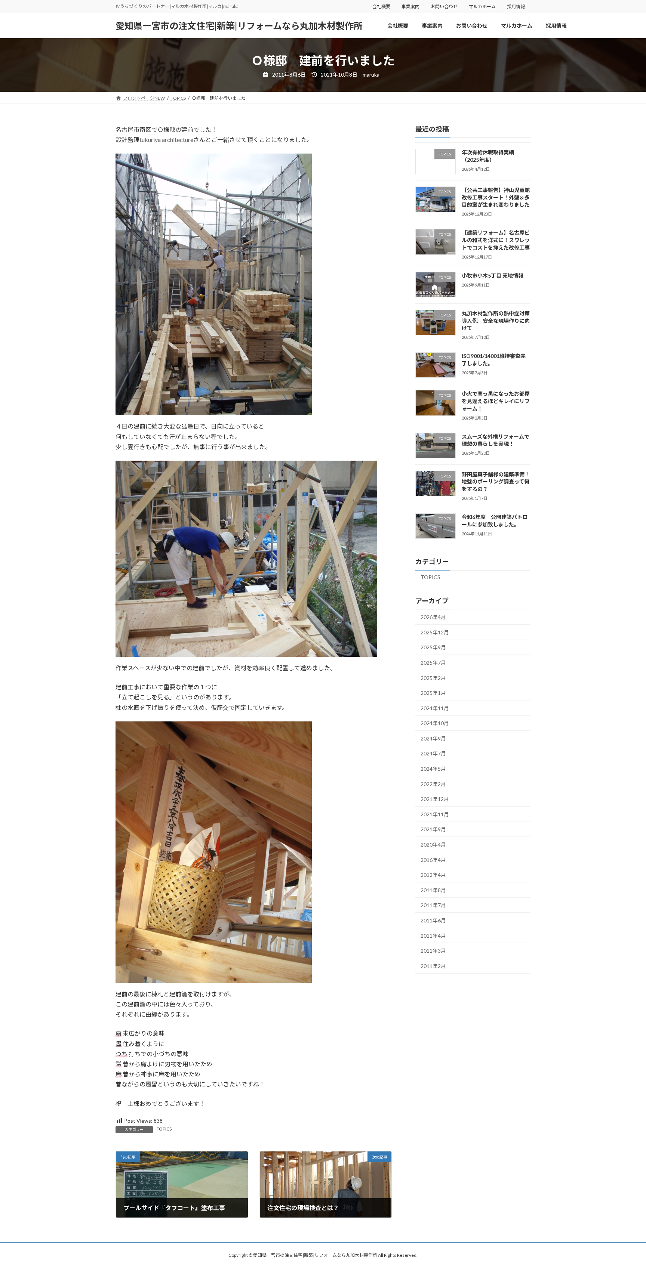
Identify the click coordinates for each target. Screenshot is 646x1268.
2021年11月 (435, 814)
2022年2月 (433, 784)
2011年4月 (433, 936)
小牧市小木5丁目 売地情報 (492, 275)
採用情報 (516, 6)
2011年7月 (433, 905)
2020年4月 (433, 844)
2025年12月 (435, 632)
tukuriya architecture (166, 139)
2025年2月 (433, 678)
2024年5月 (433, 769)
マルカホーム (482, 6)
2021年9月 (433, 829)
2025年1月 (433, 693)
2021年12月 (435, 799)
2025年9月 (433, 647)
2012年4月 (433, 875)
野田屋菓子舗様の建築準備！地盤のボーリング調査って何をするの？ (496, 481)
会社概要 (381, 6)
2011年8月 (433, 890)
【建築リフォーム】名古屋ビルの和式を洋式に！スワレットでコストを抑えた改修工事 (496, 239)
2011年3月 (433, 950)
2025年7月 (433, 662)
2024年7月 (433, 753)
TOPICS (164, 1129)
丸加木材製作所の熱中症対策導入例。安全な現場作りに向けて (496, 320)
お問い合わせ (444, 6)
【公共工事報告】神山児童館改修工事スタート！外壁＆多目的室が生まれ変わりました (496, 197)
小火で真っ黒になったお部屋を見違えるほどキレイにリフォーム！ (496, 400)
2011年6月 (433, 920)
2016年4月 (433, 860)
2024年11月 (435, 708)
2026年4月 (433, 617)
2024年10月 (435, 723)
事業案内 (410, 6)
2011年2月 (433, 966)
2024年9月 (433, 738)
